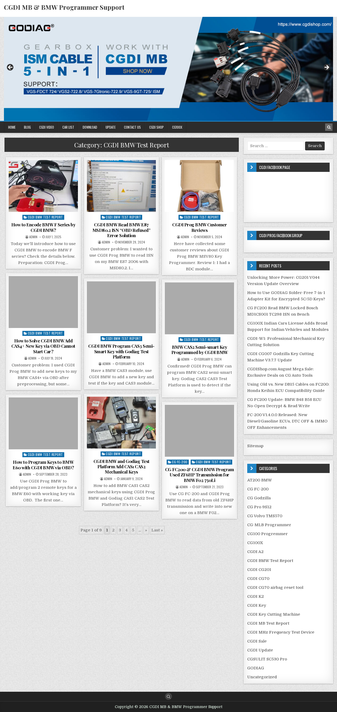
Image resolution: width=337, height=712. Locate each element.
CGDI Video (46, 127)
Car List (68, 127)
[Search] (329, 127)
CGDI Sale (257, 641)
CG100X (177, 127)
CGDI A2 (255, 551)
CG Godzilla (259, 498)
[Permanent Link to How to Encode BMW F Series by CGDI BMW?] (43, 186)
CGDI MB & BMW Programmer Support (64, 7)
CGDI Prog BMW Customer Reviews (199, 227)
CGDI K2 (255, 596)
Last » (157, 530)
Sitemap (255, 446)
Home (12, 127)
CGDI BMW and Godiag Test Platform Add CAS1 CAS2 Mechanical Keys (121, 466)
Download (90, 127)
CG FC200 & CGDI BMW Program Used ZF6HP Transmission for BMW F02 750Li (199, 474)
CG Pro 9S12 (259, 507)
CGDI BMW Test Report (45, 217)
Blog (27, 127)
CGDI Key (256, 605)
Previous (10, 68)
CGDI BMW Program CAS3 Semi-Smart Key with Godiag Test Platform (121, 351)
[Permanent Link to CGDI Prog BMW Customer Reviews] (199, 186)
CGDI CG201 (259, 569)
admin (33, 236)
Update (111, 127)
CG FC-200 (179, 462)
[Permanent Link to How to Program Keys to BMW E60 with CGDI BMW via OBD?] (43, 423)
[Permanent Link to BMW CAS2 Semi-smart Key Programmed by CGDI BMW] (199, 308)
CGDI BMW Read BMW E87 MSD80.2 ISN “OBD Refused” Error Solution (121, 230)
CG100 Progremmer (267, 533)
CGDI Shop (156, 127)
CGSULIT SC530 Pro (267, 659)
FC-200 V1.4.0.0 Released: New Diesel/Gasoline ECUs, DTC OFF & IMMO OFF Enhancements (287, 421)
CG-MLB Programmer (269, 524)
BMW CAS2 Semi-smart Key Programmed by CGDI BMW (199, 349)
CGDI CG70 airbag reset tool (275, 587)
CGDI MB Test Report (268, 623)
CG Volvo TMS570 (264, 516)
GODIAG (255, 668)
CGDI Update (260, 650)
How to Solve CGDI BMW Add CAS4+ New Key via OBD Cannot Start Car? (43, 346)
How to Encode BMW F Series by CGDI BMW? (43, 227)
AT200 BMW (259, 480)
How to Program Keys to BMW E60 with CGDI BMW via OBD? (43, 464)
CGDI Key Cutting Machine (273, 614)
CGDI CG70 (258, 578)
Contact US (132, 127)
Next (326, 68)
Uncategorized (262, 677)
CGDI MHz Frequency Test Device (280, 632)
